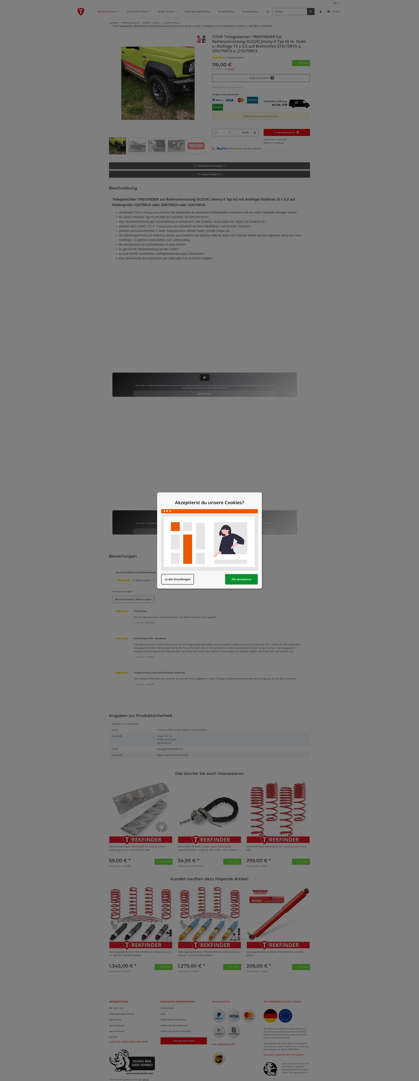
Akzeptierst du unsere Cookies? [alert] (209, 502)
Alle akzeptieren (241, 579)
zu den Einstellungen (178, 579)
